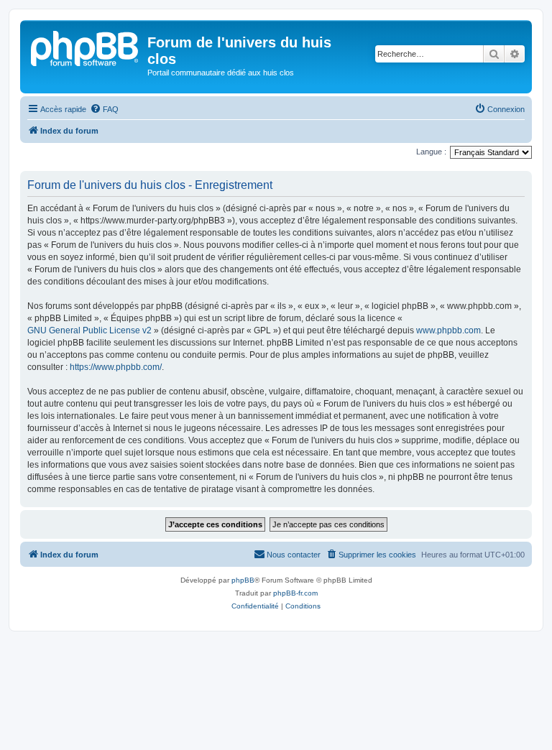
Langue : (431, 151)
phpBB (242, 580)
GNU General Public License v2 (89, 330)
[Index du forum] (85, 47)
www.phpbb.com (448, 330)
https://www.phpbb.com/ (116, 367)
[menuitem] (104, 109)
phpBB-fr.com (295, 593)
